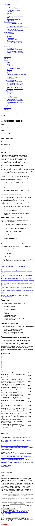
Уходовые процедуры (13, 48)
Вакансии (10, 17)
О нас (8, 5)
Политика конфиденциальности (9, 459)
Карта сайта (10, 20)
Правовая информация (13, 19)
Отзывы (9, 11)
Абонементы (7, 57)
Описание (3, 152)
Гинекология (10, 33)
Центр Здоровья (8, 32)
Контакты (6, 58)
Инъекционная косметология (15, 24)
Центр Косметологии (10, 22)
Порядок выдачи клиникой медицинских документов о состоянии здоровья (17, 461)
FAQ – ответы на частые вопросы (16, 16)
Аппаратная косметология (14, 23)
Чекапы (9, 45)
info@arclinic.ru (5, 515)
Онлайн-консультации (13, 8)
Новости (9, 13)
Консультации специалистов (15, 30)
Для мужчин (7, 46)
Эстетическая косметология (15, 26)
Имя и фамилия (5, 505)
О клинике (7, 4)
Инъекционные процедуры (14, 51)
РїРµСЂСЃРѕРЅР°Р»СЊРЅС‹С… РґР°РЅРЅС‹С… (14, 512)
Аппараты (17, 458)
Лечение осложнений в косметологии (17, 27)
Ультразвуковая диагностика (15, 42)
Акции (6, 60)
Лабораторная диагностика (14, 41)
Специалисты (11, 7)
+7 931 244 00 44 (5, 475)
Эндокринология (12, 39)
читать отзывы (5, 466)
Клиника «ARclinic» (6, 465)
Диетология (10, 38)
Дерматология (11, 35)
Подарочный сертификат (14, 10)
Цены (5, 55)
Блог (8, 14)
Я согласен (4, 524)
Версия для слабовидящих (10, 477)
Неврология (10, 36)
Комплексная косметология (14, 29)
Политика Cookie (8, 522)
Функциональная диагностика (15, 43)
